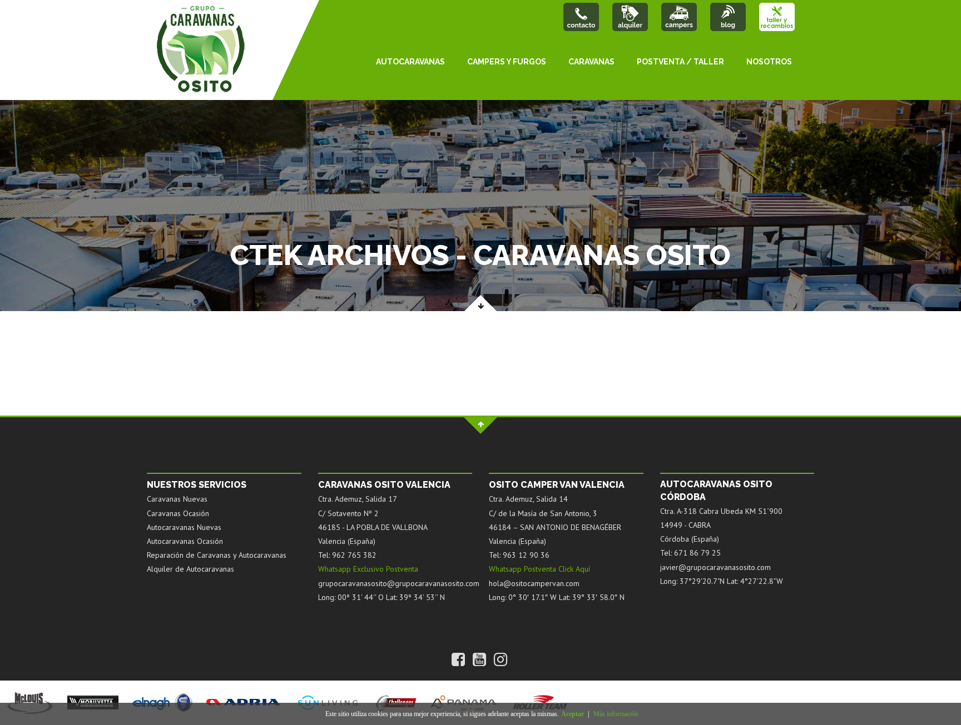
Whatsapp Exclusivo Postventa (368, 569)
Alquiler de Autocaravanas (190, 569)
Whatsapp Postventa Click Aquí (539, 569)
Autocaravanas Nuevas (184, 527)
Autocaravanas (410, 61)
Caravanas (591, 61)
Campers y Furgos (506, 61)
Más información (615, 714)
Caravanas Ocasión (178, 513)
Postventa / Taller (680, 61)
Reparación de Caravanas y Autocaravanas (216, 555)
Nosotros (769, 61)
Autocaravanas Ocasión (185, 541)
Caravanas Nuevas (177, 499)
